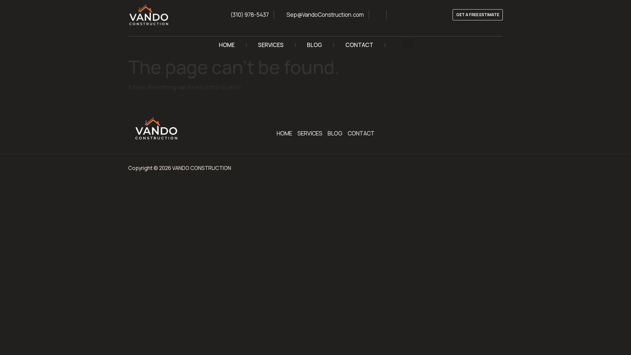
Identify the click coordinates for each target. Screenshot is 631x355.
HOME (227, 45)
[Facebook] (489, 133)
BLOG (314, 45)
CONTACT (359, 45)
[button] (407, 43)
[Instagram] (476, 133)
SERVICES (271, 45)
